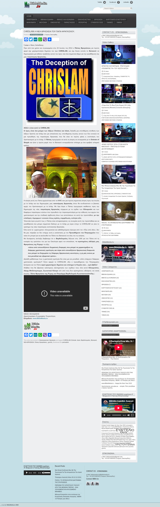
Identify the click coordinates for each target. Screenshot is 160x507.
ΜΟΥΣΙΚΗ (43, 22)
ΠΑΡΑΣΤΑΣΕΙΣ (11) (107, 301)
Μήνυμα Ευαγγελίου (120, 438)
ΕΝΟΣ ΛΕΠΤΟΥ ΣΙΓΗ (110, 157)
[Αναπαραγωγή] (104, 415)
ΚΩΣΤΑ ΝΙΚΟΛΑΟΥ (107, 159)
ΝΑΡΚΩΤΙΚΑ (109, 439)
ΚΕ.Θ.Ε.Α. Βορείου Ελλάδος (118, 436)
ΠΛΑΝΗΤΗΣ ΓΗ (124, 76)
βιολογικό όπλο (124, 446)
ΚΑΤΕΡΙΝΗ (126, 118)
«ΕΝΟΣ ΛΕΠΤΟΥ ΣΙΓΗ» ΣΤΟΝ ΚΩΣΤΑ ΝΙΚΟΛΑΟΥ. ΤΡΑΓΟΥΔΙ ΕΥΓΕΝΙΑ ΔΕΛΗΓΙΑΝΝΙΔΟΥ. (115, 147)
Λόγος (103, 438)
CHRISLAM (67, 340)
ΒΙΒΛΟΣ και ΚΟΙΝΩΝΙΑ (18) (110, 278)
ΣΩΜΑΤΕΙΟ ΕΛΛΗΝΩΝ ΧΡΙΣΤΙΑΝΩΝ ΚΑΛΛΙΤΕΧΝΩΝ (117, 161)
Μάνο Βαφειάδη (109, 438)
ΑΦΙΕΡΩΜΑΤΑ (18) (107, 271)
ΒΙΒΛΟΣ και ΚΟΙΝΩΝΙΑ (65, 20)
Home (29, 16)
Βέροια (103, 428)
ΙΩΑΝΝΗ (130, 433)
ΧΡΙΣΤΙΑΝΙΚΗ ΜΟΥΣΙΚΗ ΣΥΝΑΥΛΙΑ (112, 81)
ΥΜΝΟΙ (119, 22)
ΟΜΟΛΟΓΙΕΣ (55, 22)
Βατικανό (94, 340)
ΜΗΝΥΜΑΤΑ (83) (107, 291)
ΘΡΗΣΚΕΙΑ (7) (106, 284)
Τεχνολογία (105, 198)
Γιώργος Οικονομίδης (51, 34)
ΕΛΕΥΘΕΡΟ (105, 430)
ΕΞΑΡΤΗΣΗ (112, 430)
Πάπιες (121, 441)
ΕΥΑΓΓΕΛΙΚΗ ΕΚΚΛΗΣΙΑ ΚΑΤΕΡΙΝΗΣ (112, 118)
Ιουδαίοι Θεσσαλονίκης (116, 434)
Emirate (73, 340)
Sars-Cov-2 (108, 427)
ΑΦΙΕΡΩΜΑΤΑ (32, 20)
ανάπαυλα (116, 446)
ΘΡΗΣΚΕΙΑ (98, 20)
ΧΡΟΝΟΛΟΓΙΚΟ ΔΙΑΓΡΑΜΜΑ (110, 235)
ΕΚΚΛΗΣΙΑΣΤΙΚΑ (84, 20)
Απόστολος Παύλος (128, 427)
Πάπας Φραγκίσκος (41, 342)
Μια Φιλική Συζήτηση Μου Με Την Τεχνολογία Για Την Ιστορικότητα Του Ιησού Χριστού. (118, 368)
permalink (65, 342)
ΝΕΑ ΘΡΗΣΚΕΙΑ (29, 342)
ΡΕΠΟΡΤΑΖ (82, 22)
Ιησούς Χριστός (106, 434)
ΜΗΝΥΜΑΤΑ (31, 22)
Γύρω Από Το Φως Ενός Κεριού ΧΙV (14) (115, 115)
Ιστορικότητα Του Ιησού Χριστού (117, 196)
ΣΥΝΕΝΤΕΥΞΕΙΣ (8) (108, 308)
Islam (78, 340)
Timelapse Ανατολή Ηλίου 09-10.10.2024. (68, 477)
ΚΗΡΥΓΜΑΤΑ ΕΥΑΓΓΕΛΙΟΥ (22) (112, 288)
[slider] (47, 472)
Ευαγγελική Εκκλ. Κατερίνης (112, 76)
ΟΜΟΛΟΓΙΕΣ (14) (107, 298)
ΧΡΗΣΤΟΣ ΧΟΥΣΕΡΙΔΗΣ (109, 78)
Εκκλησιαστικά (44, 340)
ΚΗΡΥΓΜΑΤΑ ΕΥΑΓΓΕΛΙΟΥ (116, 20)
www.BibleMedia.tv (40, 318)
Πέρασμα (126, 441)
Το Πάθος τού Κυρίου (114, 233)
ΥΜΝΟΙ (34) (105, 315)
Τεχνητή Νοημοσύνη (113, 443)
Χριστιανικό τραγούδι (107, 446)
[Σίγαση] (128, 415)
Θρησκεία (52, 340)
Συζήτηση (129, 196)
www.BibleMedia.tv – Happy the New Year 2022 (117, 383)
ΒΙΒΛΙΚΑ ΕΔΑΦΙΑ (47, 20)
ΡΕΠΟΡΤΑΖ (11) (107, 305)
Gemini (106, 196)
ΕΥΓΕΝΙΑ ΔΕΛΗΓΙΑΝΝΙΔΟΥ (124, 157)
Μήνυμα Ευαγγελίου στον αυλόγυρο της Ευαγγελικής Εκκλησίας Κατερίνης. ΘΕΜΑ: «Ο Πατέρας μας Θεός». (118, 379)
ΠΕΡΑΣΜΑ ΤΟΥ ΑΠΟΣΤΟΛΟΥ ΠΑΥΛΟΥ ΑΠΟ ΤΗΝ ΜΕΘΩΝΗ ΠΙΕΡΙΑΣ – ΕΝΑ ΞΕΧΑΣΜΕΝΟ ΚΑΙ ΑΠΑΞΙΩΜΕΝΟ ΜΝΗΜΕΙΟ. (117, 374)
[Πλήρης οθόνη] (132, 415)
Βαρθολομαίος (85, 340)
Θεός (124, 432)
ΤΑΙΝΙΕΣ (110, 22)
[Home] (36, 8)
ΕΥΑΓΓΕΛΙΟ (125, 430)
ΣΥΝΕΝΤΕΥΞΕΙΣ (97, 22)
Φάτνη (113, 445)
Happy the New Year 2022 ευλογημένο (122, 425)
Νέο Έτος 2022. (127, 439)
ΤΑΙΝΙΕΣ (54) (106, 312)
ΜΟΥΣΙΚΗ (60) (106, 295)
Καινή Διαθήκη (130, 436)
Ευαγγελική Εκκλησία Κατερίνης (111, 433)
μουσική (131, 446)
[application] (119, 407)
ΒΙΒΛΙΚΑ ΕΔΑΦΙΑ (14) (108, 274)
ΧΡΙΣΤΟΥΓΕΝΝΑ (125, 444)
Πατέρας (131, 441)
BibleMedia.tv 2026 (13, 505)
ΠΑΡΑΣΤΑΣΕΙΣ (69, 22)
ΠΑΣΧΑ (106, 233)
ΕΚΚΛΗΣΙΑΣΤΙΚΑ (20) (108, 281)
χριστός (50, 342)
